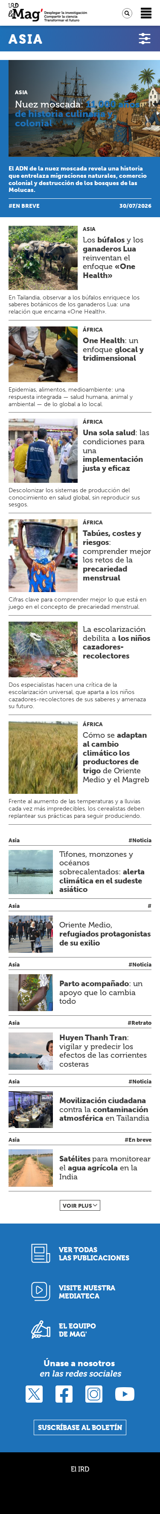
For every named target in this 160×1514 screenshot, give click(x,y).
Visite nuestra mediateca (87, 1292)
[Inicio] (48, 13)
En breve (26, 206)
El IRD (80, 1469)
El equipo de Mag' (77, 1330)
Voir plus (77, 1206)
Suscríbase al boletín (80, 1428)
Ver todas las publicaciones (94, 1254)
